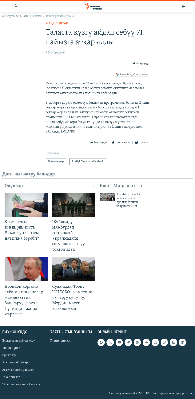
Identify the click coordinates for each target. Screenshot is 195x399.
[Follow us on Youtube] (119, 342)
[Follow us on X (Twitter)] (110, 342)
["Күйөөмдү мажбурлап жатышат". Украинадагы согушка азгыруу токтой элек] (73, 205)
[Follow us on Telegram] (128, 342)
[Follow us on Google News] (137, 342)
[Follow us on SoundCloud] (146, 342)
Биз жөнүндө (11, 348)
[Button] (141, 63)
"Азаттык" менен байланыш (21, 384)
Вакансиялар (11, 377)
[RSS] (173, 342)
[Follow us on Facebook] (101, 342)
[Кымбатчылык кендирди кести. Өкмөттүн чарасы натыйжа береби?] (26, 205)
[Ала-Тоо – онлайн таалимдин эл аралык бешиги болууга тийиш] (107, 197)
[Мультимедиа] (183, 6)
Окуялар (14, 186)
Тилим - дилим (60, 340)
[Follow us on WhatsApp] (164, 342)
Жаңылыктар (57, 23)
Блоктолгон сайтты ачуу (18, 340)
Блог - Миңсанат (117, 186)
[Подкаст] (182, 342)
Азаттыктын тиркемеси (18, 370)
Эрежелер (9, 355)
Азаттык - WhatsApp (16, 362)
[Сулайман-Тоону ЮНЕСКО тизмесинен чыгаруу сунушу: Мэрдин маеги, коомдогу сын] (73, 269)
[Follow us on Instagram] (155, 342)
